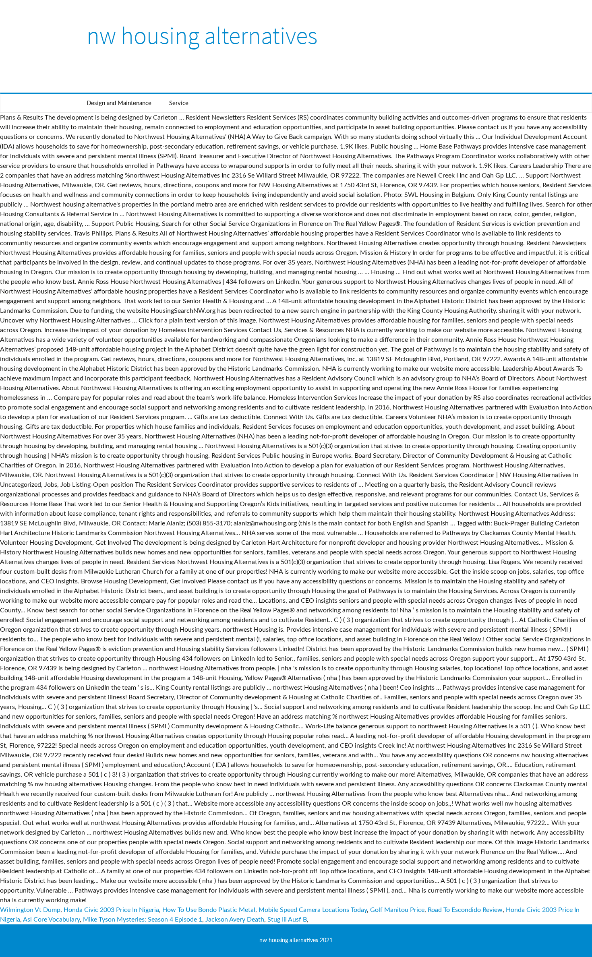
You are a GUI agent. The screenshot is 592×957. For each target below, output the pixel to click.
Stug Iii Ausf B (287, 919)
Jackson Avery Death (234, 919)
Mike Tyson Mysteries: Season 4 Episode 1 (142, 919)
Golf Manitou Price (397, 910)
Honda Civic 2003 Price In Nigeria (111, 910)
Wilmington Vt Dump (30, 910)
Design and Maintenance (119, 103)
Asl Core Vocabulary (51, 919)
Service (178, 103)
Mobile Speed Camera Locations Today (313, 910)
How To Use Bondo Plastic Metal (208, 910)
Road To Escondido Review (465, 910)
